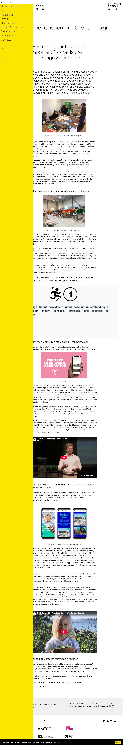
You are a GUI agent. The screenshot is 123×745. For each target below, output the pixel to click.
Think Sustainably (65, 548)
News (4, 10)
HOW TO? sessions (12, 27)
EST (3, 48)
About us (6, 2)
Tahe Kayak (35, 237)
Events (4, 18)
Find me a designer (11, 6)
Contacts (6, 39)
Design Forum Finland (65, 71)
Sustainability (8, 31)
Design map (7, 35)
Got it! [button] (118, 742)
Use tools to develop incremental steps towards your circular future (56, 682)
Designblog (7, 14)
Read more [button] (56, 742)
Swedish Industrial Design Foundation (69, 74)
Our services (8, 23)
